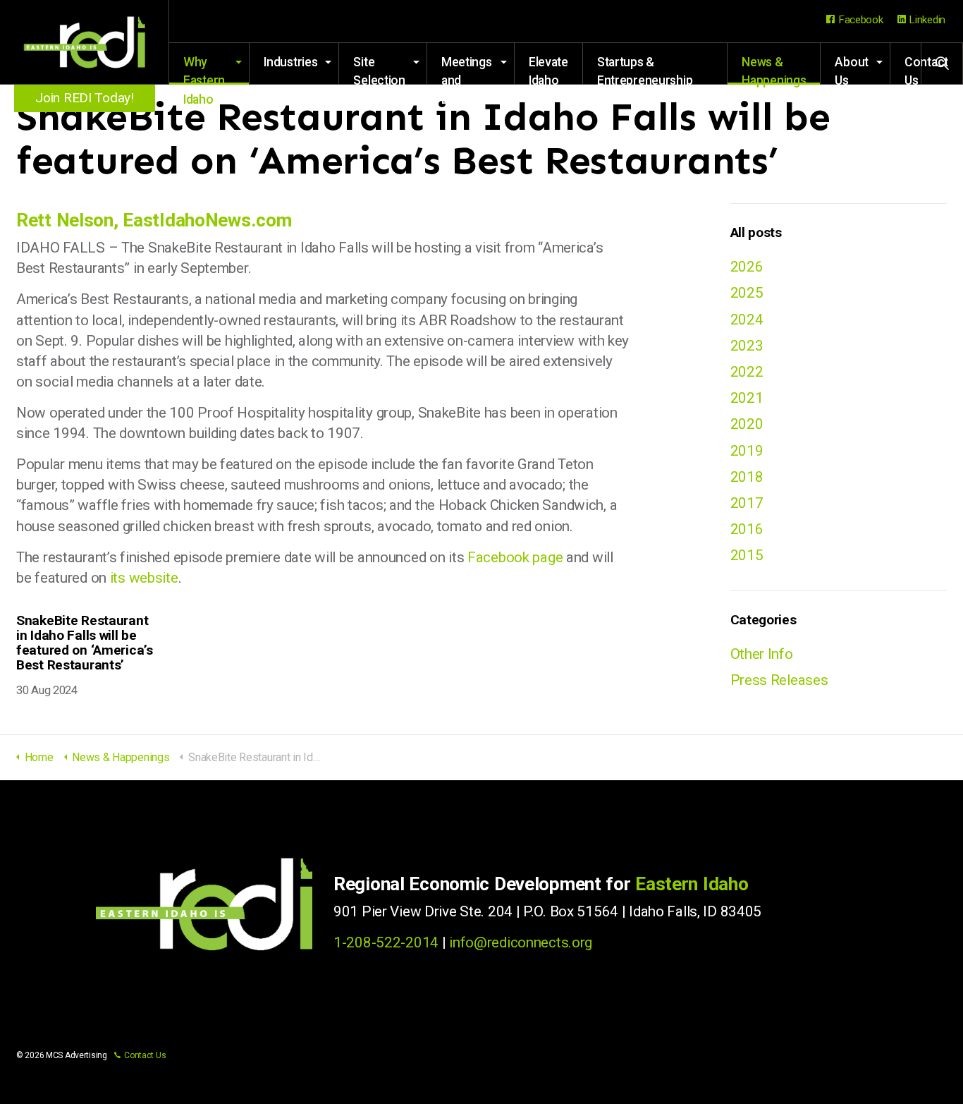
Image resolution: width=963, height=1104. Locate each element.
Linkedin (927, 19)
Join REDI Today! (84, 98)
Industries (290, 62)
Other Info (761, 653)
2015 (746, 555)
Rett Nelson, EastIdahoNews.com (153, 220)
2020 (746, 423)
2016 (746, 529)
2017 (746, 503)
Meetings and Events (466, 70)
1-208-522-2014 (385, 942)
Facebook (860, 19)
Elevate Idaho (548, 70)
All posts (756, 232)
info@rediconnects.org (520, 942)
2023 (746, 345)
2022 (746, 371)
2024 (746, 319)
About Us (852, 70)
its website (144, 577)
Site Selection (379, 70)
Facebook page (515, 557)
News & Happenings (774, 70)
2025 (746, 292)
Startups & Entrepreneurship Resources (644, 70)
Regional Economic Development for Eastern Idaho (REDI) (84, 42)
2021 (746, 397)
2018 (746, 476)
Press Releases (779, 680)
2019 (746, 450)
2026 (746, 266)
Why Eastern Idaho (204, 70)
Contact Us (145, 1055)
